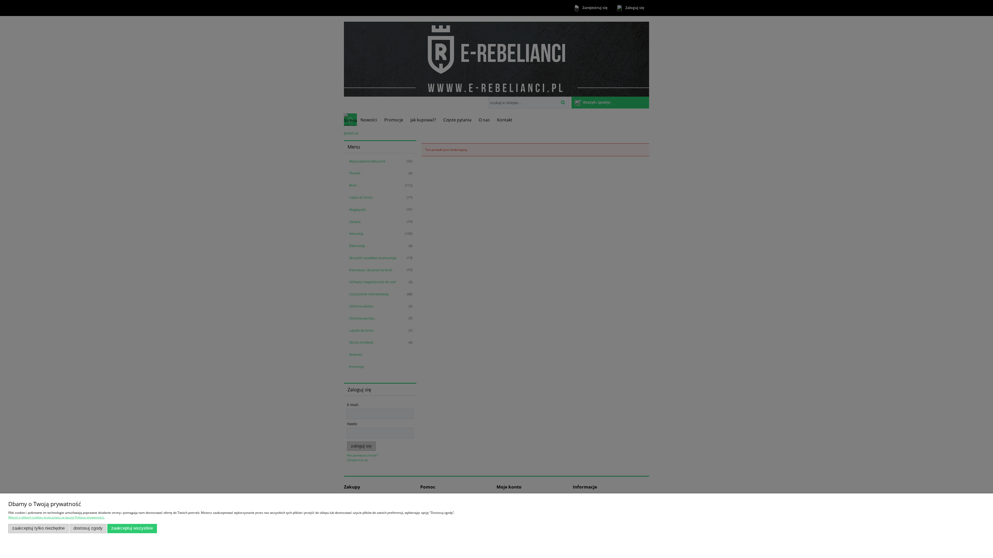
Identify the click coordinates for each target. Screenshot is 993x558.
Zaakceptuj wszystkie (132, 528)
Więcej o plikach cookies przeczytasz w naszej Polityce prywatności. (56, 517)
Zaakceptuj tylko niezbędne (38, 528)
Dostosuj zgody (88, 528)
